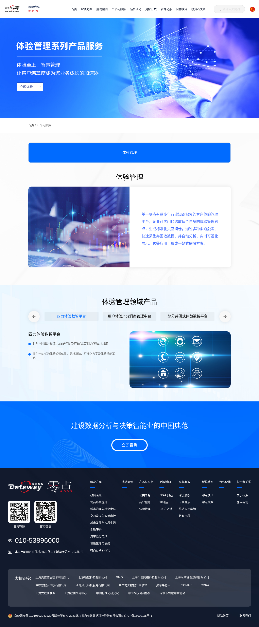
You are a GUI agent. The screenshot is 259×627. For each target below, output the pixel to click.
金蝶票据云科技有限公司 (51, 585)
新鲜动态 (166, 9)
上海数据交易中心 (75, 593)
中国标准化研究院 (107, 593)
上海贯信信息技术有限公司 (52, 577)
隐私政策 (223, 615)
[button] (34, 316)
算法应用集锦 (187, 509)
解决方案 (86, 9)
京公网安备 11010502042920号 (34, 615)
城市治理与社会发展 (103, 509)
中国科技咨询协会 (139, 593)
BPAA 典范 (166, 495)
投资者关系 (198, 9)
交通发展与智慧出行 (103, 515)
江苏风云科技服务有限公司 (93, 585)
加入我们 (242, 502)
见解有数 (151, 9)
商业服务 (145, 502)
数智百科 (184, 515)
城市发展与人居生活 (103, 522)
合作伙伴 (181, 9)
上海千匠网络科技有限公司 (149, 577)
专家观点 (184, 502)
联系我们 (245, 615)
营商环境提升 (98, 502)
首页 (74, 9)
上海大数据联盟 (45, 593)
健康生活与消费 (100, 543)
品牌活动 (135, 9)
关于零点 (242, 495)
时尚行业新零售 (100, 550)
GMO (119, 577)
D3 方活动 (165, 509)
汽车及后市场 (98, 536)
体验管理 (145, 509)
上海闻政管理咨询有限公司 (192, 577)
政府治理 (96, 495)
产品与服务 (119, 9)
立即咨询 (129, 445)
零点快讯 (207, 495)
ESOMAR (185, 585)
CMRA (205, 585)
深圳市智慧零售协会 (172, 593)
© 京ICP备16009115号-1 (136, 615)
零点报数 (207, 502)
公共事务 (145, 495)
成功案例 (102, 9)
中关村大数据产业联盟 (133, 585)
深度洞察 (184, 495)
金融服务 (96, 529)
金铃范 (163, 502)
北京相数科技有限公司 (93, 577)
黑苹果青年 (163, 585)
